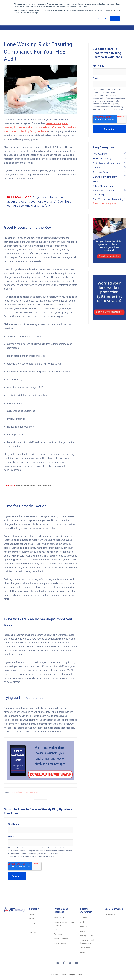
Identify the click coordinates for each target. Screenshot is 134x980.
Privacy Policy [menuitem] (110, 914)
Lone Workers (16, 792)
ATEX (109, 181)
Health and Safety (31, 792)
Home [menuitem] (31, 914)
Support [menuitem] (32, 923)
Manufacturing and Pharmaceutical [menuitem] (87, 941)
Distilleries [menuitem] (83, 922)
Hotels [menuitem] (82, 931)
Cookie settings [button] (103, 19)
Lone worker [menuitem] (59, 918)
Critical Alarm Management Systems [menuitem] (64, 923)
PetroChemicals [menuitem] (85, 948)
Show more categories (104, 203)
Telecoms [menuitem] (58, 934)
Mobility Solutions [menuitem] (61, 939)
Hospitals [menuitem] (83, 927)
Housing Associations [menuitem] (88, 936)
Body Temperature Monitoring (109, 199)
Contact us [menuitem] (33, 932)
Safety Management (109, 185)
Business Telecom (109, 172)
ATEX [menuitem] (56, 930)
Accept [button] (115, 19)
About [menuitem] (31, 919)
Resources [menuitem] (33, 928)
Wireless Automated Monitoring (109, 192)
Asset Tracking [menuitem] (60, 943)
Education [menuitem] (83, 918)
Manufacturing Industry (109, 176)
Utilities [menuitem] (82, 952)
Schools (109, 167)
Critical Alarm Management (109, 163)
